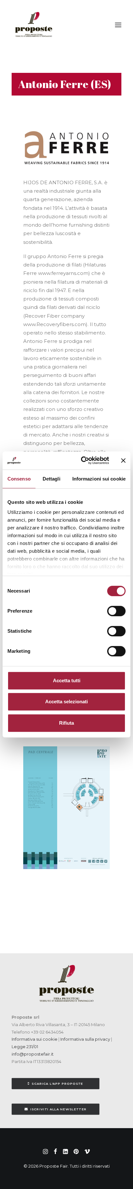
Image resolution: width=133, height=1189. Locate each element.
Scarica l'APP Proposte (57, 1084)
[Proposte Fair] (33, 25)
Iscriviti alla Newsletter (58, 1109)
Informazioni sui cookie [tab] (99, 478)
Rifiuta (66, 723)
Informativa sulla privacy (84, 1039)
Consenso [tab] (19, 478)
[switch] (116, 611)
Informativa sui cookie (34, 1039)
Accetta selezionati (66, 701)
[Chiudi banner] (123, 460)
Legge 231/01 (25, 1046)
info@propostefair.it (33, 1054)
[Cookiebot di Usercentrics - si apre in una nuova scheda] (82, 460)
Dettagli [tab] (51, 478)
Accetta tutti (66, 680)
